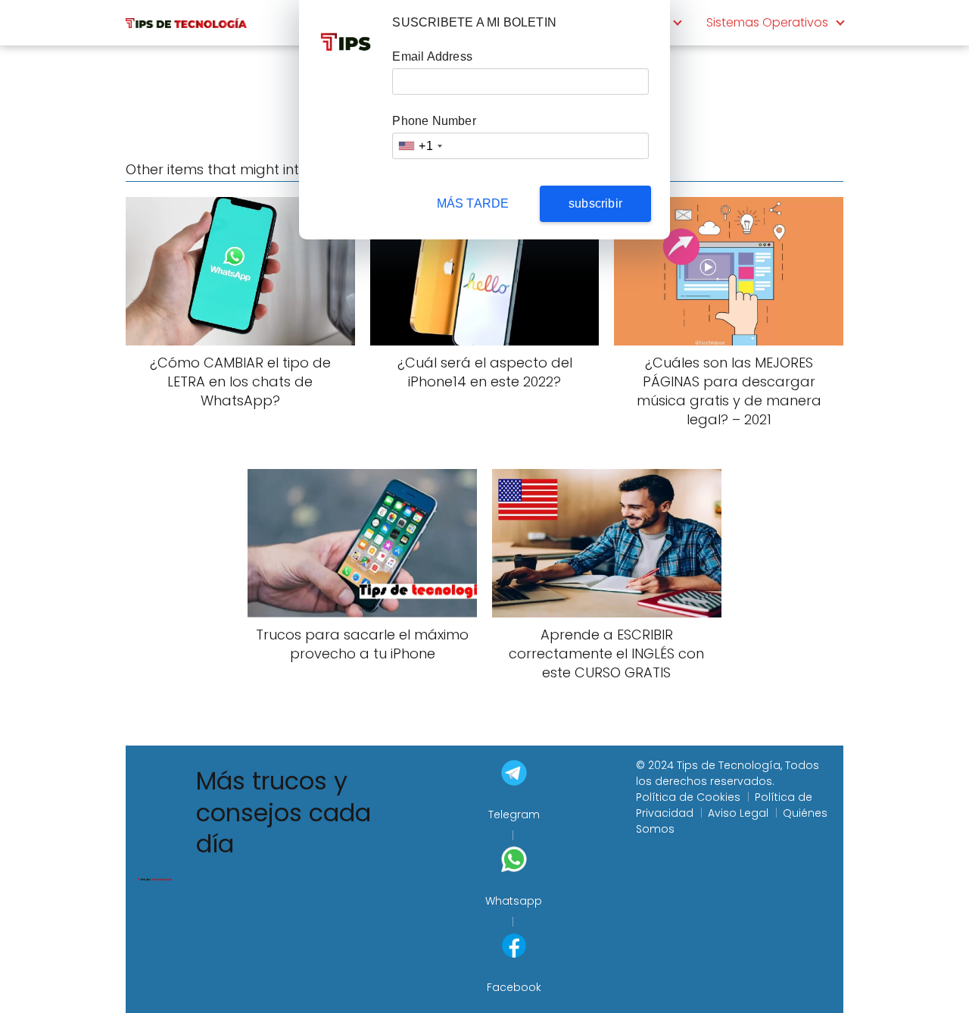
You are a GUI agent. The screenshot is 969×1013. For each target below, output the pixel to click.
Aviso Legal (738, 813)
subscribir (595, 203)
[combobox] (419, 145)
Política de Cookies (688, 797)
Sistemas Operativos (767, 22)
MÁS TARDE (473, 203)
